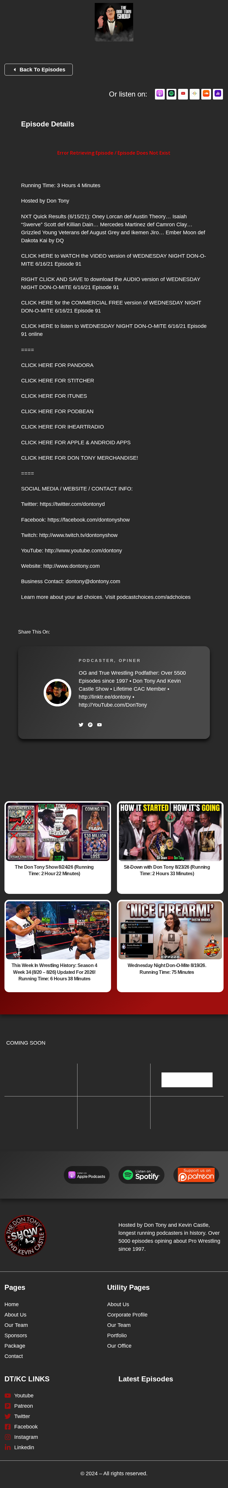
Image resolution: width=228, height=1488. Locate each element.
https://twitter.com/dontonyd (72, 504)
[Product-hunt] (90, 724)
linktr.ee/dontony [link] (105, 697)
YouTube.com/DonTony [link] (113, 705)
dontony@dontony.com (93, 581)
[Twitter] (81, 724)
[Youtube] (99, 724)
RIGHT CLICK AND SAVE (52, 279)
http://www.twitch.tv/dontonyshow (78, 535)
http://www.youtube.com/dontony (83, 551)
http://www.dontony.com (71, 566)
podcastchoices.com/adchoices (154, 597)
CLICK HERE (37, 256)
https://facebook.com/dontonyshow (89, 520)
